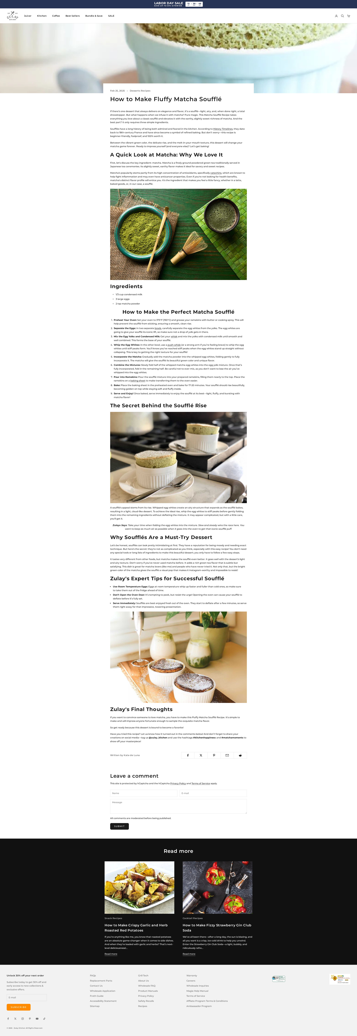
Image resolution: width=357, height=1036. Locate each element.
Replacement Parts (101, 980)
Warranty (191, 975)
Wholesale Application (102, 991)
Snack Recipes (113, 918)
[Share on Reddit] (240, 755)
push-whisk (174, 345)
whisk (174, 336)
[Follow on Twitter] (15, 1018)
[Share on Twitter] (200, 755)
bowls (158, 328)
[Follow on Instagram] (22, 1018)
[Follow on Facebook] (8, 1018)
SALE (111, 16)
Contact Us (96, 985)
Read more (111, 954)
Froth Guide (96, 996)
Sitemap (95, 1006)
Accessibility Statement (103, 1001)
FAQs (93, 975)
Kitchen (42, 16)
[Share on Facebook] (187, 755)
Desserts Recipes (140, 90)
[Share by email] (227, 755)
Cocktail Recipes (193, 918)
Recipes (142, 1006)
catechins (215, 173)
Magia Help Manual (197, 991)
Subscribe (18, 1007)
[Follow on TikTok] (44, 1018)
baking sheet (137, 380)
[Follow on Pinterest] (29, 1018)
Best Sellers (73, 16)
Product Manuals (148, 991)
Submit (119, 826)
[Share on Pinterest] (214, 755)
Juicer (28, 16)
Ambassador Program (199, 1006)
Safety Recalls (146, 1001)
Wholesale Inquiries (197, 985)
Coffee (56, 16)
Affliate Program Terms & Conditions (207, 1001)
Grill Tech (143, 975)
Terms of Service (200, 783)
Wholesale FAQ (146, 985)
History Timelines (223, 129)
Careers (190, 980)
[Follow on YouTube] (37, 1018)
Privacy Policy (178, 783)
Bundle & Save (94, 16)
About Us (143, 980)
